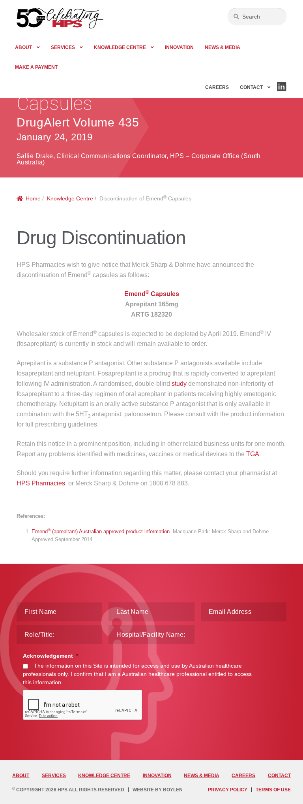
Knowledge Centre (120, 47)
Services (63, 47)
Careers (217, 87)
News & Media (222, 47)
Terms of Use (273, 789)
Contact (251, 87)
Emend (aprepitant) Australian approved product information (101, 531)
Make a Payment (36, 67)
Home (33, 198)
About (23, 47)
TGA (252, 454)
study (179, 383)
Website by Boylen (158, 790)
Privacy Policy (227, 789)
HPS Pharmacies (41, 483)
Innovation (179, 47)
